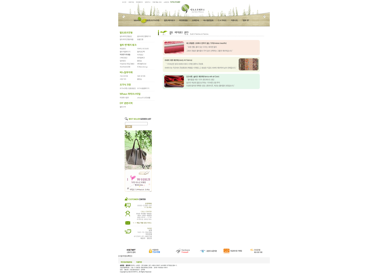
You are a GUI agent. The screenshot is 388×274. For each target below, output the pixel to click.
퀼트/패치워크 (169, 20)
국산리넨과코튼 (125, 67)
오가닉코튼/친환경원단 (128, 88)
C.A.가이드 (222, 20)
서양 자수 (123, 79)
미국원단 (140, 55)
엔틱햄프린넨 (141, 64)
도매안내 (195, 20)
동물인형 (140, 39)
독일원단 (123, 49)
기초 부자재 (124, 76)
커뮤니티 (234, 20)
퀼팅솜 (139, 61)
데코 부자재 (141, 76)
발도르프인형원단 (126, 36)
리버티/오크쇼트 (143, 49)
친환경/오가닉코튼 (152, 20)
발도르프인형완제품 (126, 39)
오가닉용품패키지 (143, 88)
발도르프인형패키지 (144, 36)
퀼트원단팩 (141, 52)
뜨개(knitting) (142, 67)
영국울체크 (141, 58)
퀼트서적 (123, 107)
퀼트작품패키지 (125, 52)
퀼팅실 (139, 79)
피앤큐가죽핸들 (125, 54)
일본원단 (123, 61)
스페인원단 (123, 58)
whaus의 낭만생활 (143, 98)
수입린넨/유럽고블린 (127, 64)
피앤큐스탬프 (124, 98)
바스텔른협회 (208, 20)
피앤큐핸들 (183, 20)
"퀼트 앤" (245, 20)
